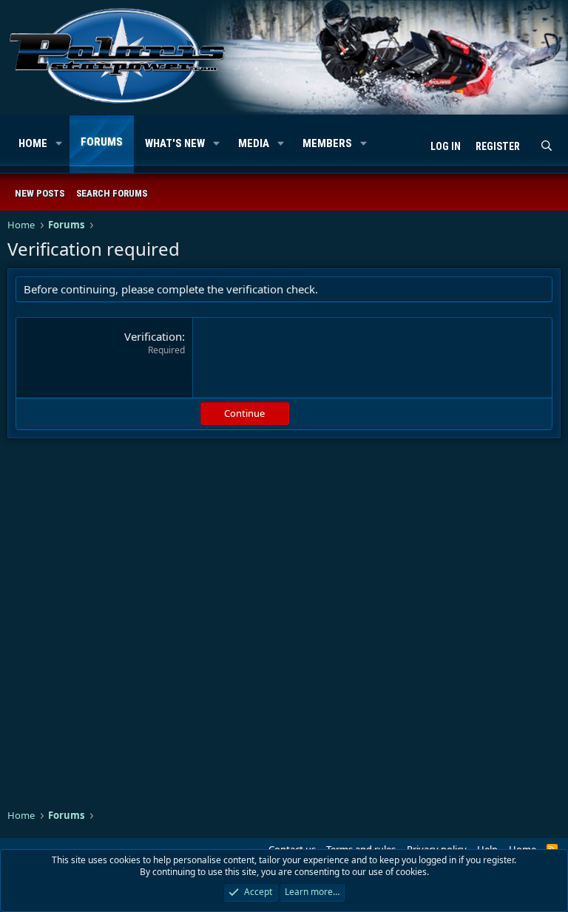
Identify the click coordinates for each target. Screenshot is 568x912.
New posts (39, 193)
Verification (153, 336)
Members (327, 143)
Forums (102, 142)
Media (253, 143)
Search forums (111, 193)
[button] (59, 144)
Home (32, 143)
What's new (175, 143)
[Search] (546, 147)
